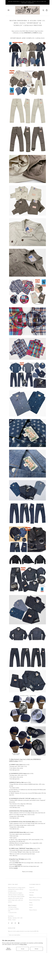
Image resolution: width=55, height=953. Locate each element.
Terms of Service (33, 910)
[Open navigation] (8, 10)
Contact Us (31, 887)
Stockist (31, 905)
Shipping (31, 895)
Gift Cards (31, 892)
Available (19, 864)
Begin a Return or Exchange (35, 897)
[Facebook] (8, 923)
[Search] (43, 10)
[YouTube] (18, 923)
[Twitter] (11, 923)
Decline (36, 948)
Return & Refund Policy (34, 900)
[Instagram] (15, 923)
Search (30, 907)
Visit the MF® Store (33, 890)
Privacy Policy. (23, 944)
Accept (22, 948)
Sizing (30, 902)
